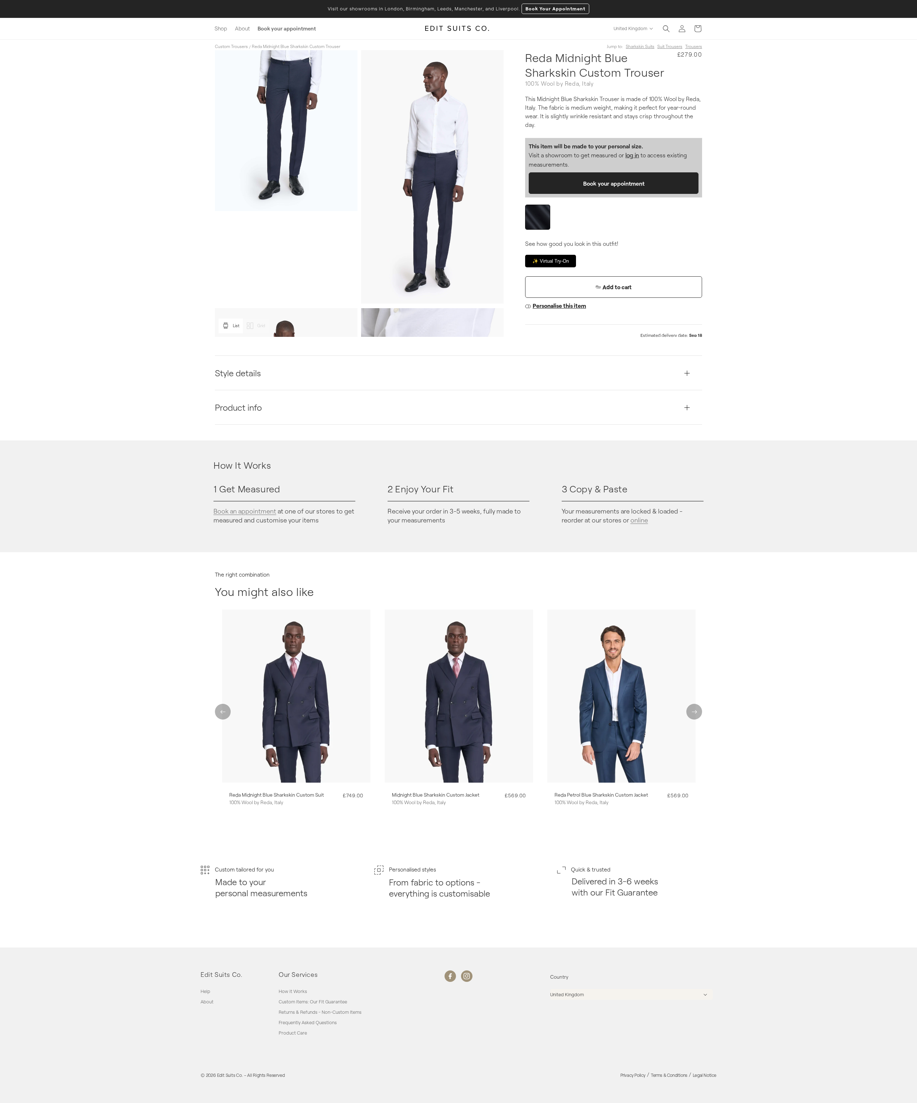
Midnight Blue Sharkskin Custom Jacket (435, 795)
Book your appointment (613, 183)
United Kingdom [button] (630, 28)
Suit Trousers (669, 46)
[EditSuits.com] (457, 28)
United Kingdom (567, 994)
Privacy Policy (632, 1075)
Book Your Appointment (555, 8)
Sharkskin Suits (640, 46)
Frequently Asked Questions (308, 1022)
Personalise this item (559, 305)
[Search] (666, 29)
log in (632, 155)
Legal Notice (704, 1075)
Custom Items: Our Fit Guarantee (313, 1001)
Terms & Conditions (669, 1075)
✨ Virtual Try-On (550, 261)
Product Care (293, 1033)
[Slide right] (694, 712)
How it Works (293, 991)
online (639, 520)
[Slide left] (223, 712)
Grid (261, 325)
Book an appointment (244, 511)
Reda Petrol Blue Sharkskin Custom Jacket (601, 795)
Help (205, 991)
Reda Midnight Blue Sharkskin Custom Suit (276, 795)
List (236, 325)
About (207, 1001)
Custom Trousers (231, 46)
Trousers (693, 46)
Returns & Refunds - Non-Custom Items (320, 1012)
